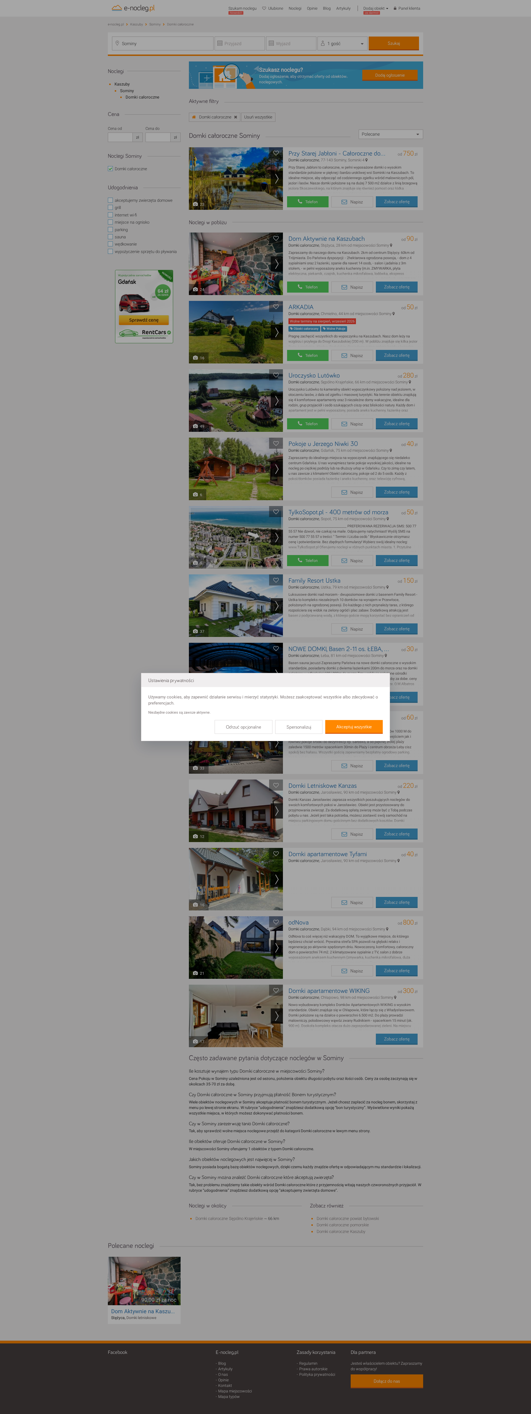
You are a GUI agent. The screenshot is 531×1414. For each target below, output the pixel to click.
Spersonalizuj (299, 727)
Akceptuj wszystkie (354, 726)
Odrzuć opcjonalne (243, 727)
